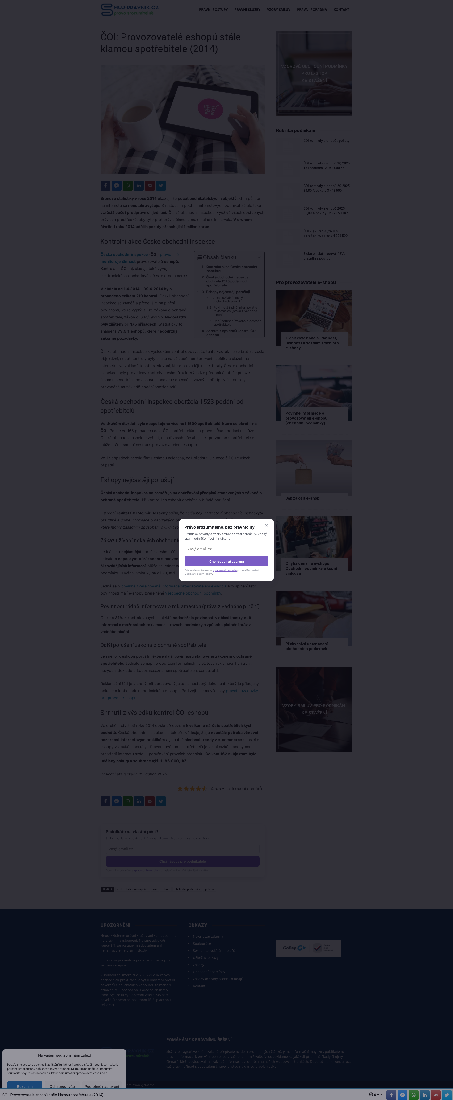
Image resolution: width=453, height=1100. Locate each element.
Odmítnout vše (62, 1086)
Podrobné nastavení (102, 1086)
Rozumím (25, 1086)
